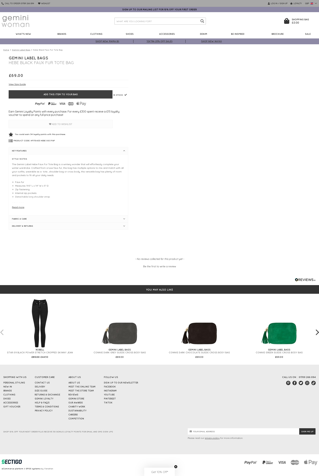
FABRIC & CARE (19, 219)
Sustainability (77, 410)
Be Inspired (237, 34)
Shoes (130, 34)
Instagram (110, 390)
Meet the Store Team (81, 390)
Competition (76, 418)
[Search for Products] (202, 21)
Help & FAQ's (42, 402)
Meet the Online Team (82, 386)
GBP (307, 3)
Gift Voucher (11, 406)
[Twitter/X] (301, 383)
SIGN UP (284, 3)
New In (7, 386)
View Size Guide (17, 84)
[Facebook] (294, 383)
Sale (308, 34)
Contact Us (42, 382)
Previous (1, 329)
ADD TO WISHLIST (61, 124)
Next (317, 329)
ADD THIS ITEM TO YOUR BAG (61, 94)
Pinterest (110, 398)
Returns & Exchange (47, 394)
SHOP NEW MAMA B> (107, 41)
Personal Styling (14, 382)
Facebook (110, 386)
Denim (203, 34)
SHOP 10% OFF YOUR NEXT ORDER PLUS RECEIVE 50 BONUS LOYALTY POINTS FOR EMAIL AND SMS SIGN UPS (58, 432)
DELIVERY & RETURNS (22, 226)
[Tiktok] (313, 383)
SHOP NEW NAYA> (211, 41)
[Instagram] (307, 383)
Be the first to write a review (159, 266)
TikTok (108, 402)
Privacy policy (44, 410)
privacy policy (212, 438)
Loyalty (297, 3)
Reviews (73, 394)
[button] (159, 266)
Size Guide (41, 390)
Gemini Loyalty (44, 398)
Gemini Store (76, 398)
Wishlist (45, 3)
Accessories (167, 34)
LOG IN (273, 3)
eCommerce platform (12, 469)
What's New (23, 34)
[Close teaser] (175, 466)
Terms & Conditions (47, 406)
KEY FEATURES (19, 151)
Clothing (96, 34)
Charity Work (76, 406)
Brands (61, 34)
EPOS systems (33, 469)
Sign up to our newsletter (121, 382)
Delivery (40, 386)
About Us (74, 382)
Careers (73, 414)
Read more (18, 207)
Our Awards (75, 402)
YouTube (109, 394)
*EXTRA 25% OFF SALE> (159, 41)
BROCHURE (277, 34)
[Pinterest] (288, 383)
